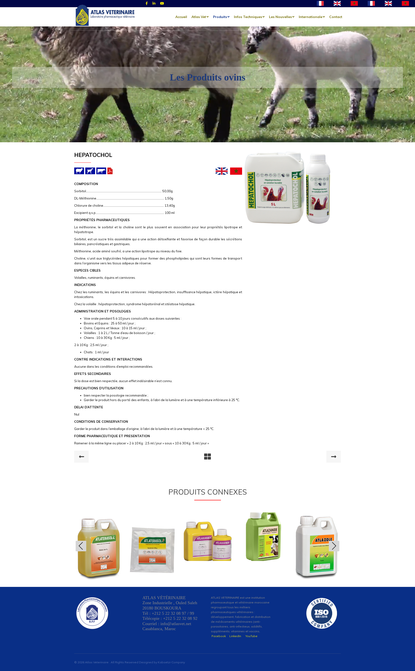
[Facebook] (147, 3)
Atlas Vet (198, 17)
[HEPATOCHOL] (287, 188)
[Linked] (154, 3)
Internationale (310, 17)
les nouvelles (280, 17)
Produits (220, 17)
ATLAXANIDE (153, 534)
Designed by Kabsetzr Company (162, 662)
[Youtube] (162, 3)
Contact (335, 17)
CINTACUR (316, 544)
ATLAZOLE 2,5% (262, 544)
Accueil (181, 17)
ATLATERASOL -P (98, 544)
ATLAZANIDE (207, 534)
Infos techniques (248, 17)
